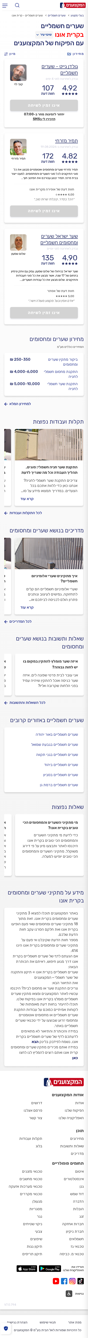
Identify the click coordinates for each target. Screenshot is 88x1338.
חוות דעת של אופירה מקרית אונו (52, 189)
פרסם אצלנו (33, 1110)
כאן (75, 1058)
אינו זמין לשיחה (44, 105)
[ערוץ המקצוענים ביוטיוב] (57, 1281)
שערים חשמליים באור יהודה (57, 734)
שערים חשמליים (56, 15)
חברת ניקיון (75, 1231)
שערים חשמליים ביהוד (61, 764)
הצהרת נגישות (17, 1322)
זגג (81, 1216)
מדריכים (77, 1153)
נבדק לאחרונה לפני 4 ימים (62, 78)
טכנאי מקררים (31, 1194)
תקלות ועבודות (30, 1138)
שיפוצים (36, 1239)
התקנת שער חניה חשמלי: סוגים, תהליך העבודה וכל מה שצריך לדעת (49, 469)
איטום (79, 1171)
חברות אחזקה (73, 1224)
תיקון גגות (34, 1246)
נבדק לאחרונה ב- (59, 146)
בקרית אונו (69, 34)
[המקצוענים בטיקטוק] (80, 1281)
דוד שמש (77, 1194)
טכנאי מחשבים (30, 1179)
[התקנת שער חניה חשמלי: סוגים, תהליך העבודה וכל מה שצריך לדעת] (49, 447)
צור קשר (35, 1118)
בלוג (39, 1146)
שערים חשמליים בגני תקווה (57, 754)
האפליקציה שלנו (71, 1118)
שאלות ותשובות (72, 1146)
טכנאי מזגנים (32, 1171)
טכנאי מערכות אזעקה (25, 1186)
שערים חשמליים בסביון (60, 775)
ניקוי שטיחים (32, 1224)
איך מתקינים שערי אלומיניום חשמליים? (54, 578)
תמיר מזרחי (66, 141)
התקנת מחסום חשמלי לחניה (61, 374)
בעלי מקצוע (77, 15)
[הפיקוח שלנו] (5, 1328)
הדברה (78, 1201)
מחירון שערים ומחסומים (57, 339)
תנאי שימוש (48, 1322)
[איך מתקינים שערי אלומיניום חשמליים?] (49, 555)
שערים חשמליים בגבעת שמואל (54, 744)
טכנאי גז (77, 1246)
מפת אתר (74, 1322)
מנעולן (37, 1201)
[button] (11, 54)
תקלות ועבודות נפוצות (58, 421)
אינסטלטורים (74, 1179)
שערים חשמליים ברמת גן (59, 785)
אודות (79, 1103)
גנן (82, 1186)
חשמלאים (76, 1239)
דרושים (36, 1103)
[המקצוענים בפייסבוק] (65, 1281)
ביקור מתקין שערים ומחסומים (63, 362)
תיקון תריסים (32, 1254)
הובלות (78, 1209)
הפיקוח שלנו (74, 1110)
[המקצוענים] (73, 5)
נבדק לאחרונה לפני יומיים (62, 248)
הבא (35, 1041)
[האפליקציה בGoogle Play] (50, 1268)
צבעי (38, 1231)
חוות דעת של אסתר (60, 291)
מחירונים (77, 1138)
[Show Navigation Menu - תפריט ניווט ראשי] (5, 5)
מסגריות (35, 1209)
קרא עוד (27, 499)
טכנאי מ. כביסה (72, 1254)
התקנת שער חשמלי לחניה (62, 386)
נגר (39, 1216)
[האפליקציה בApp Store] (26, 1268)
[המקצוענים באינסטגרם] (73, 1281)
